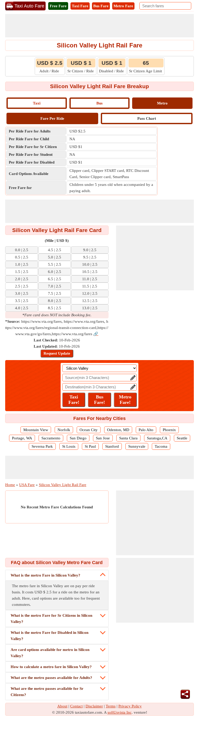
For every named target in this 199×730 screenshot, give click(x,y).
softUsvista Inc (120, 712)
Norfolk (64, 430)
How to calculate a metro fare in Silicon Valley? (51, 667)
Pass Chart (146, 118)
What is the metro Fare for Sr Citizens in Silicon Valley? (51, 618)
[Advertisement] (99, 25)
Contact (76, 706)
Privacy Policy (130, 706)
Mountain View (35, 430)
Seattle (182, 438)
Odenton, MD (118, 430)
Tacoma (161, 446)
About (62, 706)
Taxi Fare (80, 6)
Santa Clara (128, 438)
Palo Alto (146, 430)
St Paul (90, 446)
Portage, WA (22, 438)
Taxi (36, 103)
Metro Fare (123, 6)
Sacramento (50, 438)
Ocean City (89, 430)
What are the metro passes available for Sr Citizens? (47, 691)
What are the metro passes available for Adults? (51, 678)
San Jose (103, 438)
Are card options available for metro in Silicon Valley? (50, 653)
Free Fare (58, 6)
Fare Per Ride (52, 118)
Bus (99, 103)
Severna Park (42, 446)
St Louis (68, 446)
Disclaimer (94, 706)
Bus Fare (101, 6)
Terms (111, 706)
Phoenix (169, 430)
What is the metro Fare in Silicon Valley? (45, 575)
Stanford (112, 446)
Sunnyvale (136, 446)
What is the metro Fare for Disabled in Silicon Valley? (49, 635)
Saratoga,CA (157, 438)
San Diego (78, 438)
